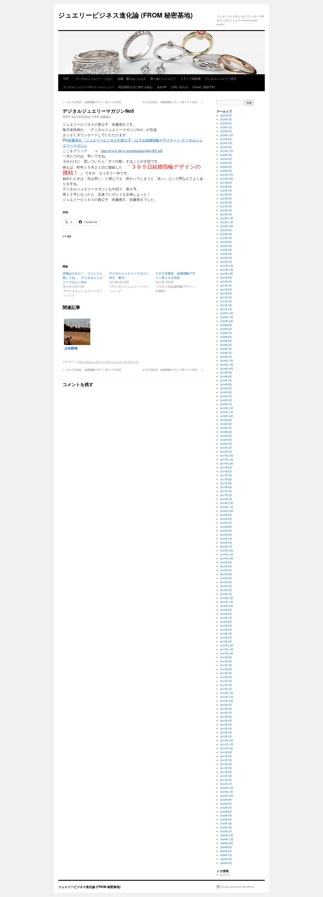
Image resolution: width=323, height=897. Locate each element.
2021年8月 (226, 281)
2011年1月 (226, 784)
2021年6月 (226, 289)
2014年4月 (226, 629)
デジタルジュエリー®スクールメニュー (88, 87)
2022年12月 (226, 218)
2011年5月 (226, 768)
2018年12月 (226, 408)
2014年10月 (226, 606)
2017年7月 (226, 475)
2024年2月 (226, 170)
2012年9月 (226, 704)
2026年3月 (226, 127)
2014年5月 (226, 625)
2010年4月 (226, 819)
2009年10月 (226, 843)
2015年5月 (226, 578)
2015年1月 (226, 594)
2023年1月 (226, 214)
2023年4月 (226, 202)
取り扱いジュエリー (163, 78)
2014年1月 (226, 641)
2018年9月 (226, 420)
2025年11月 (226, 135)
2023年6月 (226, 194)
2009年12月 (226, 835)
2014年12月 (226, 598)
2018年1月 (226, 451)
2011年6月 (226, 764)
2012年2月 (226, 732)
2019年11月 (226, 364)
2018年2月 (226, 447)
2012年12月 (226, 693)
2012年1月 (226, 736)
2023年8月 (226, 186)
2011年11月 (226, 744)
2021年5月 (226, 293)
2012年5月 (226, 720)
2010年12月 (226, 788)
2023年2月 (226, 210)
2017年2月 (226, 495)
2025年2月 (226, 147)
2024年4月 (226, 167)
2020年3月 (226, 348)
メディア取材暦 (191, 78)
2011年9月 (226, 752)
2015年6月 (226, 574)
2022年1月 (226, 261)
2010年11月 (226, 792)
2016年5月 (226, 530)
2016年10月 (226, 511)
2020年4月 (226, 345)
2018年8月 (226, 424)
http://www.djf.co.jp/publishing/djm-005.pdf (132, 150)
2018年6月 (226, 432)
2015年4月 (226, 582)
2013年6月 (226, 669)
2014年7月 (226, 617)
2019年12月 (226, 360)
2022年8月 (226, 234)
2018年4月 (226, 439)
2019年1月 (226, 404)
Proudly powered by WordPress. (238, 886)
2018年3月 (226, 443)
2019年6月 (226, 384)
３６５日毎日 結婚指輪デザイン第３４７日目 (172, 102)
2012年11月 (226, 697)
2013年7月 (226, 665)
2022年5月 (226, 246)
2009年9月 (226, 847)
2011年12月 (226, 740)
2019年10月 (226, 368)
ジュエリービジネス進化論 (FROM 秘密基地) (125, 15)
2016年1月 (226, 546)
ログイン (225, 875)
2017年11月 (226, 459)
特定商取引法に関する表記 (135, 87)
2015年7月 (226, 570)
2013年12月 (226, 645)
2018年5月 (226, 436)
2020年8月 (226, 329)
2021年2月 (226, 305)
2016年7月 (226, 523)
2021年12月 (226, 265)
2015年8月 (226, 566)
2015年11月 (226, 554)
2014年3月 (226, 633)
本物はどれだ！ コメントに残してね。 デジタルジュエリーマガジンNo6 (83, 277)
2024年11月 (226, 151)
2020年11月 (226, 317)
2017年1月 (226, 499)
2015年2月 (226, 590)
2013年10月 (226, 653)
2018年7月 (226, 428)
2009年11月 (226, 839)
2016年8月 (226, 519)
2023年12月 (226, 174)
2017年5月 (226, 483)
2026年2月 (226, 131)
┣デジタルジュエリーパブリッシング (99, 361)
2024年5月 (226, 163)
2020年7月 (226, 333)
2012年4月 (226, 724)
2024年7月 (226, 155)
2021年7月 (226, 285)
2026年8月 (226, 115)
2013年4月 (226, 677)
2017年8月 (226, 471)
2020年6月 (226, 337)
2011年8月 (226, 756)
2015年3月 (226, 586)
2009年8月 (226, 851)
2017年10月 (226, 463)
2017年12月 (226, 455)
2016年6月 (226, 526)
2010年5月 (226, 815)
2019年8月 (226, 376)
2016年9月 (226, 515)
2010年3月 (226, 823)
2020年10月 (226, 321)
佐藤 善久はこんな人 (132, 78)
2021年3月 (226, 301)
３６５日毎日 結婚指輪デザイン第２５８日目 (175, 275)
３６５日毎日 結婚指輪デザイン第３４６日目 (92, 102)
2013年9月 (226, 657)
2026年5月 (226, 123)
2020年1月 (226, 356)
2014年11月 (226, 602)
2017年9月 (226, 467)
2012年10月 (226, 701)
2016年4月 (226, 534)
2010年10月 (226, 795)
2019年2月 (226, 400)
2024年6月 (226, 159)
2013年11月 (226, 649)
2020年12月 (226, 313)
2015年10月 (226, 558)
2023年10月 (226, 178)
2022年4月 (226, 250)
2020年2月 (226, 352)
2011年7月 (226, 760)
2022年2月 (226, 258)
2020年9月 (226, 325)
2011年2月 (226, 780)
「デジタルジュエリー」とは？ (93, 78)
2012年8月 (226, 708)
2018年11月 (226, 412)
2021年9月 (226, 277)
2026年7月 (226, 119)
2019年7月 (226, 380)
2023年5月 (226, 198)
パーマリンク (130, 361)
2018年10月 (226, 416)
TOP (66, 78)
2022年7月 (226, 238)
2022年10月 (226, 226)
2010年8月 (226, 803)
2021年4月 (226, 297)
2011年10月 (226, 748)
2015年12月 (226, 550)
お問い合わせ (179, 87)
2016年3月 (226, 538)
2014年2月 (226, 637)
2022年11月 (226, 222)
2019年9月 (226, 372)
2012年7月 (226, 712)
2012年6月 (226, 716)
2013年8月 (226, 661)
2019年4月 (226, 392)
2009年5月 (226, 863)
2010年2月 (226, 827)
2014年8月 (226, 614)
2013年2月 (226, 685)
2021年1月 (226, 309)
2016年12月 (226, 503)
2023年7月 (226, 190)
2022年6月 (226, 242)
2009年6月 (226, 859)
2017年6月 (226, 479)
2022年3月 (226, 254)
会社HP (162, 87)
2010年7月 (226, 807)
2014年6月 (226, 621)
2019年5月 (226, 388)
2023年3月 (226, 206)
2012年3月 (226, 728)
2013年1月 (226, 689)
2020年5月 (226, 341)
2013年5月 (226, 673)
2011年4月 (226, 772)
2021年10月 (226, 273)
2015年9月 (226, 562)
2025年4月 (226, 139)
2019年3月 (226, 396)
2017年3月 (226, 491)
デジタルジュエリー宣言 (220, 78)
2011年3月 (226, 776)
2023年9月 (226, 182)
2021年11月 (226, 269)
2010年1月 (226, 831)
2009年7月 (226, 855)
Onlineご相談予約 (203, 87)
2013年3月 (226, 681)
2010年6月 (226, 811)
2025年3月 (226, 143)
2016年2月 (226, 542)
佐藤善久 (105, 116)
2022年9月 (226, 230)
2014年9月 (226, 610)
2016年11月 (226, 507)
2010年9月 (226, 799)
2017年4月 (226, 487)
